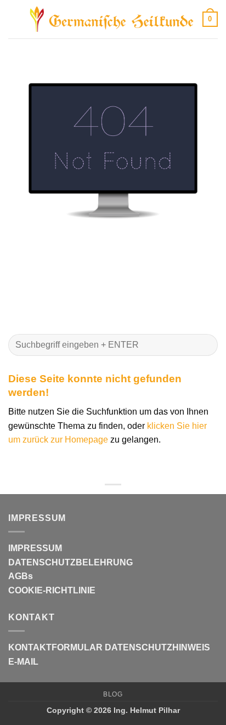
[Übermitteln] (205, 344)
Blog (112, 694)
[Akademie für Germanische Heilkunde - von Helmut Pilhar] (112, 18)
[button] (14, 18)
